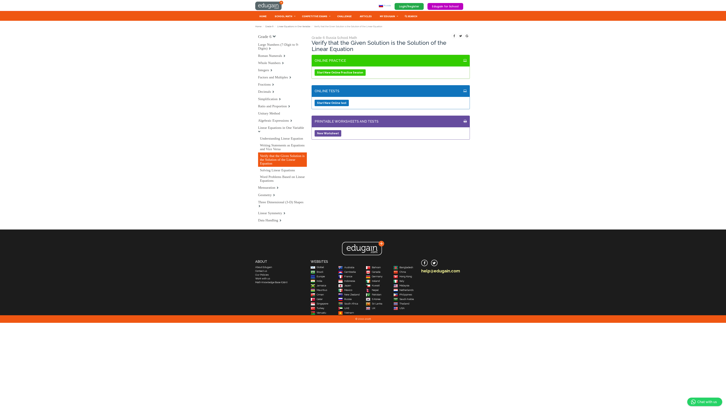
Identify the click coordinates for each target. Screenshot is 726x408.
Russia (387, 5)
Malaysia (404, 285)
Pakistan (376, 294)
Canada (376, 271)
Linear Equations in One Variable (293, 26)
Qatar (320, 299)
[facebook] (424, 263)
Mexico (348, 290)
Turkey (320, 308)
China (402, 271)
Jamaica (321, 285)
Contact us (261, 271)
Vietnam (349, 312)
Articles (366, 16)
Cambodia (350, 271)
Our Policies (262, 274)
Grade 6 (269, 26)
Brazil (320, 271)
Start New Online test (331, 102)
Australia (349, 267)
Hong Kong (405, 276)
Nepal (375, 290)
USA (402, 308)
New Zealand (352, 294)
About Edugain (263, 267)
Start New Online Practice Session (340, 72)
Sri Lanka (377, 303)
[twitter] (434, 263)
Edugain (269, 5)
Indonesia (349, 281)
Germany (377, 276)
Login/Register (409, 6)
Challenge (344, 16)
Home (263, 16)
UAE (346, 308)
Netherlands (406, 290)
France (348, 276)
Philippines (405, 294)
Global (320, 267)
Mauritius (322, 290)
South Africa (351, 303)
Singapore (322, 303)
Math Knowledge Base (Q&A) (271, 282)
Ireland (376, 281)
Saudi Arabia (406, 299)
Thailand (404, 303)
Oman (320, 294)
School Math (283, 16)
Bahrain (376, 267)
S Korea (376, 299)
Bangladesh (406, 267)
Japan (347, 285)
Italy (401, 281)
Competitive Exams (314, 16)
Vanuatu (321, 312)
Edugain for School (445, 6)
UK (373, 308)
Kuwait (376, 285)
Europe (321, 276)
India (319, 281)
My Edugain (387, 16)
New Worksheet (328, 133)
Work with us (262, 278)
